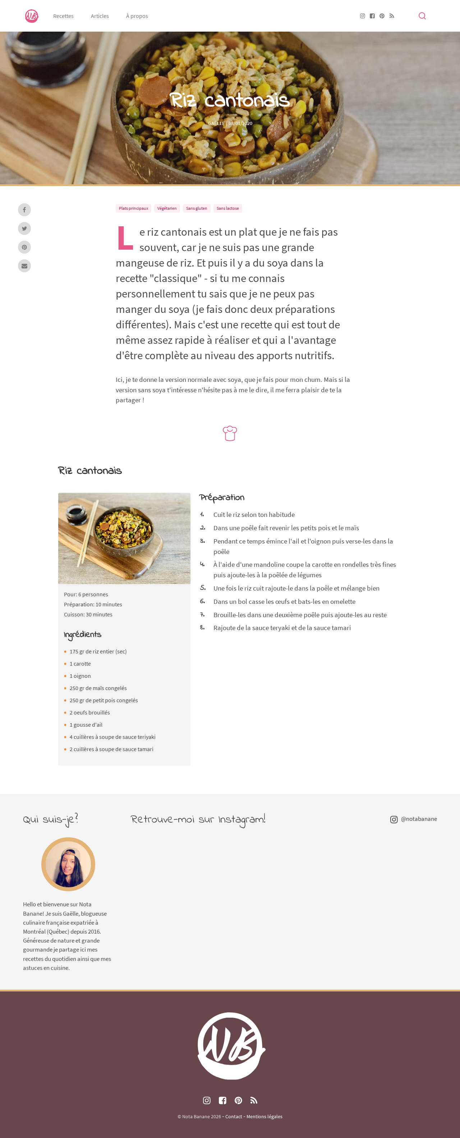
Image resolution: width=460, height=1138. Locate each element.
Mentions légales (264, 1116)
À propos (137, 15)
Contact (233, 1116)
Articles (100, 15)
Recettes (63, 15)
